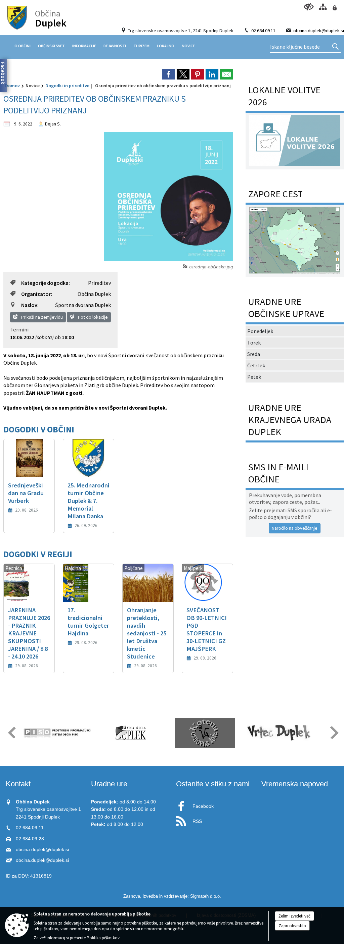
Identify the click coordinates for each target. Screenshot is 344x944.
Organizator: (36, 294)
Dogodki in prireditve (67, 86)
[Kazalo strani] (323, 7)
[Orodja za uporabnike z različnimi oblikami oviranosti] (308, 7)
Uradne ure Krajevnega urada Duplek (289, 420)
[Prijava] (334, 8)
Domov (12, 86)
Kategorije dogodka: (45, 282)
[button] (11, 732)
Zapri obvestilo (292, 926)
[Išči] (335, 47)
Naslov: (30, 305)
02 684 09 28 (30, 838)
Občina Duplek (94, 294)
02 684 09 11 (263, 31)
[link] (168, 74)
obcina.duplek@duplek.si (318, 31)
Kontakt (18, 784)
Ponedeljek (260, 331)
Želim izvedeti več (294, 916)
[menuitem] (22, 46)
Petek (254, 376)
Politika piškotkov (103, 938)
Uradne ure (109, 784)
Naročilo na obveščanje (294, 528)
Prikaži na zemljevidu (41, 317)
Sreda (253, 354)
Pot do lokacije (92, 317)
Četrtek (256, 365)
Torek (254, 342)
